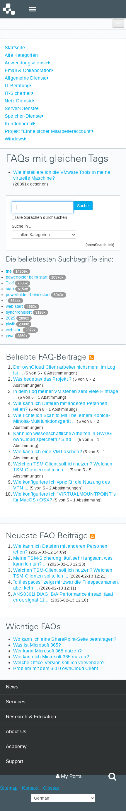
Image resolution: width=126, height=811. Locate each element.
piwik (17, 324)
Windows (14, 138)
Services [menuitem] (16, 702)
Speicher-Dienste (23, 116)
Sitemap (9, 788)
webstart (20, 329)
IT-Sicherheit (18, 93)
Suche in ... (22, 226)
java (16, 335)
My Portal (71, 776)
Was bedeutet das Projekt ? (42, 379)
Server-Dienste (21, 108)
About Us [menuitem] (16, 731)
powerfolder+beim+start (35, 294)
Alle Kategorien (21, 55)
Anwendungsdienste (26, 62)
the (17, 271)
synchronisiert (25, 312)
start (17, 288)
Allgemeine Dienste (26, 77)
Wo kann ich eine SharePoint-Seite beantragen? (64, 639)
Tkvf (17, 283)
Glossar (51, 788)
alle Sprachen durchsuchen (41, 217)
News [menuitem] (12, 687)
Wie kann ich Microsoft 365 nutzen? (51, 656)
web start (21, 306)
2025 (17, 318)
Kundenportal (19, 123)
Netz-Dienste (19, 100)
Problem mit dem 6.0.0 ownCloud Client (55, 668)
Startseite (15, 47)
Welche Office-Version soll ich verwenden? (59, 662)
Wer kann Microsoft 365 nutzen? (47, 650)
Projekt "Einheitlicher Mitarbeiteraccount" (48, 131)
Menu (32, 5)
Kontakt (30, 788)
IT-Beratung (17, 85)
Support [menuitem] (14, 761)
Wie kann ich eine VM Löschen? (47, 451)
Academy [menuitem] (16, 746)
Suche (83, 205)
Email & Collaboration (28, 70)
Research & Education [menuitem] (31, 716)
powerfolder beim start (34, 277)
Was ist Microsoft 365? (37, 644)
